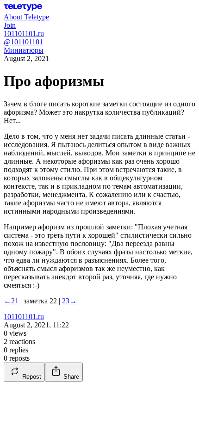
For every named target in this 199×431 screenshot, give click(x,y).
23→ (69, 301)
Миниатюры (24, 50)
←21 (11, 301)
